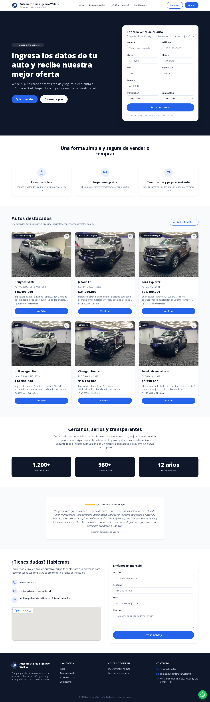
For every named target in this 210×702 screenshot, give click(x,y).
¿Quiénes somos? (120, 5)
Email (115, 597)
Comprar (175, 5)
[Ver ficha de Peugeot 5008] (41, 254)
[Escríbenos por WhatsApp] (202, 694)
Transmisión (133, 92)
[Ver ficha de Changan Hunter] (105, 343)
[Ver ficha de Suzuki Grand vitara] (168, 343)
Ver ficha (41, 311)
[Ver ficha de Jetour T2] (105, 254)
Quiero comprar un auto (120, 673)
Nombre (131, 42)
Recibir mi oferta (160, 107)
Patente (131, 80)
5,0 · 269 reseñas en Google (110, 504)
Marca (130, 54)
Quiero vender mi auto (119, 668)
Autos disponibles (97, 5)
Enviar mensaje (154, 635)
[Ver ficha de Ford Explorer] (168, 254)
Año (129, 67)
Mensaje (117, 610)
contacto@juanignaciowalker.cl (35, 591)
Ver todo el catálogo (184, 222)
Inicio (81, 5)
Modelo (165, 54)
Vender (191, 5)
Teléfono (166, 42)
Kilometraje (167, 67)
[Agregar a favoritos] (66, 236)
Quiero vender (24, 99)
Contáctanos (140, 5)
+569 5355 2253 (28, 582)
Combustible (168, 92)
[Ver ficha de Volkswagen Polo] (41, 343)
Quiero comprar (53, 99)
